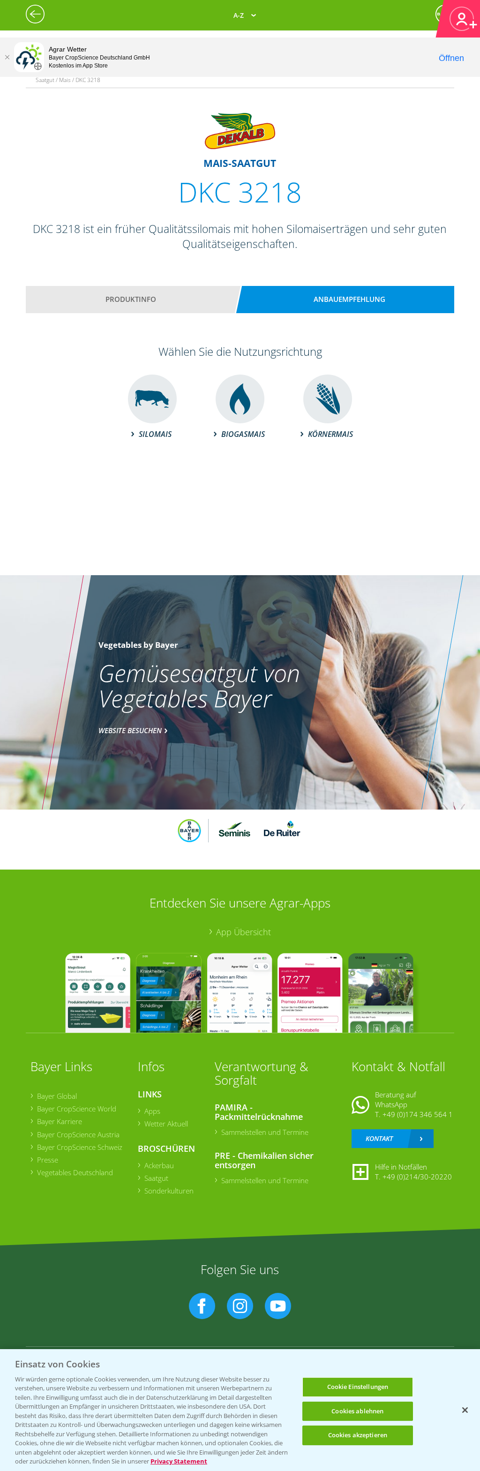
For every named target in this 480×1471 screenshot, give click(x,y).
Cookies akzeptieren (357, 1435)
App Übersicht (243, 932)
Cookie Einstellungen (358, 1386)
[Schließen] (7, 57)
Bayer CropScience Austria (78, 1134)
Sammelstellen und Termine (264, 1132)
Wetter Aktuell (166, 1123)
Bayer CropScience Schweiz (79, 1147)
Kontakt (379, 1138)
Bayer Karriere (59, 1121)
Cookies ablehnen (357, 1411)
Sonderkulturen (169, 1190)
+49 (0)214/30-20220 (417, 1176)
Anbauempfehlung (349, 299)
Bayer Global (57, 1096)
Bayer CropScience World (76, 1108)
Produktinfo (130, 299)
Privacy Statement (178, 1461)
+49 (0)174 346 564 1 (417, 1114)
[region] (240, 1410)
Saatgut (156, 1178)
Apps (152, 1111)
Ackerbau (159, 1165)
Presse (47, 1159)
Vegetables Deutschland (75, 1172)
